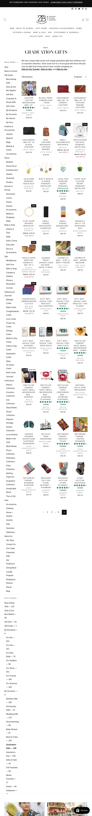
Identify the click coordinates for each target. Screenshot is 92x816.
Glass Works (11, 408)
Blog (8, 591)
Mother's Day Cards (11, 340)
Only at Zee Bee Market (11, 88)
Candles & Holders (10, 274)
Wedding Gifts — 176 (12, 716)
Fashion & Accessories (61, 28)
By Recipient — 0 (11, 631)
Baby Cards (11, 307)
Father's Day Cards (11, 348)
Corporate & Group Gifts (11, 100)
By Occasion (11, 114)
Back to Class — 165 (12, 739)
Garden (9, 174)
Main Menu (10, 62)
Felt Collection (10, 402)
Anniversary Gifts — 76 (11, 708)
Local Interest (12, 435)
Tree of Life (11, 496)
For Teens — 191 (11, 670)
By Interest (10, 118)
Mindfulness (11, 260)
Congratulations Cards (12, 313)
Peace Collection (10, 452)
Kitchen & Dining (22, 32)
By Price (9, 122)
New (12, 28)
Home (79, 28)
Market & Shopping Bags (10, 217)
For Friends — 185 (11, 677)
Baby (8, 237)
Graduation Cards (10, 355)
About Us (57, 36)
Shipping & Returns (10, 581)
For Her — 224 (10, 639)
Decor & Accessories (11, 250)
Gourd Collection (10, 413)
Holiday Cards (9, 332)
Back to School (25, 28)
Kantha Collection (10, 429)
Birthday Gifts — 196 (12, 700)
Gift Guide (41, 28)
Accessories (11, 154)
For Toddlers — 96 (11, 662)
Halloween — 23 (12, 792)
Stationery (10, 532)
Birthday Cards (9, 301)
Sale (47, 36)
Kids (8, 524)
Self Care (10, 265)
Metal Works (11, 446)
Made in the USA (11, 440)
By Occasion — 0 (10, 693)
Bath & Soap (11, 269)
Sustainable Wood (11, 490)
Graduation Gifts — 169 (11, 746)
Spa (50, 32)
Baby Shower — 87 (11, 731)
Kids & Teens (11, 241)
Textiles (9, 182)
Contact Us (10, 544)
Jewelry (9, 134)
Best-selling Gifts (11, 81)
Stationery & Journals (66, 32)
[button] (28, 108)
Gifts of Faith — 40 (11, 761)
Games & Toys (10, 231)
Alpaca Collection (10, 386)
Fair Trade (10, 548)
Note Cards (11, 372)
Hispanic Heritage (10, 421)
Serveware (10, 194)
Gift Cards (10, 106)
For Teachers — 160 (11, 685)
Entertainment (12, 170)
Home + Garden (9, 514)
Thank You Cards (10, 325)
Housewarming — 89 (12, 723)
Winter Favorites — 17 (11, 778)
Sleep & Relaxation (10, 282)
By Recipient (11, 110)
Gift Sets (9, 94)
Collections (36, 36)
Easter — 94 (11, 786)
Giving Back (11, 568)
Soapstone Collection (10, 482)
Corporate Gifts (10, 554)
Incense (9, 288)
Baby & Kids (39, 32)
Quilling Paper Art (10, 475)
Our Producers (10, 562)
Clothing (9, 508)
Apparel (9, 138)
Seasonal (10, 178)
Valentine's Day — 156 (11, 754)
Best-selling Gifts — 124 (9, 605)
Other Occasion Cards (10, 364)
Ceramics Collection (10, 394)
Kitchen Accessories (11, 208)
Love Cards (11, 319)
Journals (9, 377)
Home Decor (11, 166)
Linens (9, 198)
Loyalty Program (9, 573)
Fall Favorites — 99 (12, 769)
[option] (46, 2)
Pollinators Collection (10, 460)
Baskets (9, 162)
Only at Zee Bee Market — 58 (10, 614)
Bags (8, 142)
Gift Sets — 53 (10, 622)
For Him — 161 (10, 647)
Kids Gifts (10, 245)
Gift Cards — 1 (10, 626)
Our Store (10, 540)
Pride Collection (10, 467)
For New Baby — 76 (10, 654)
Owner (9, 587)
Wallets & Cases (10, 148)
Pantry (9, 202)
